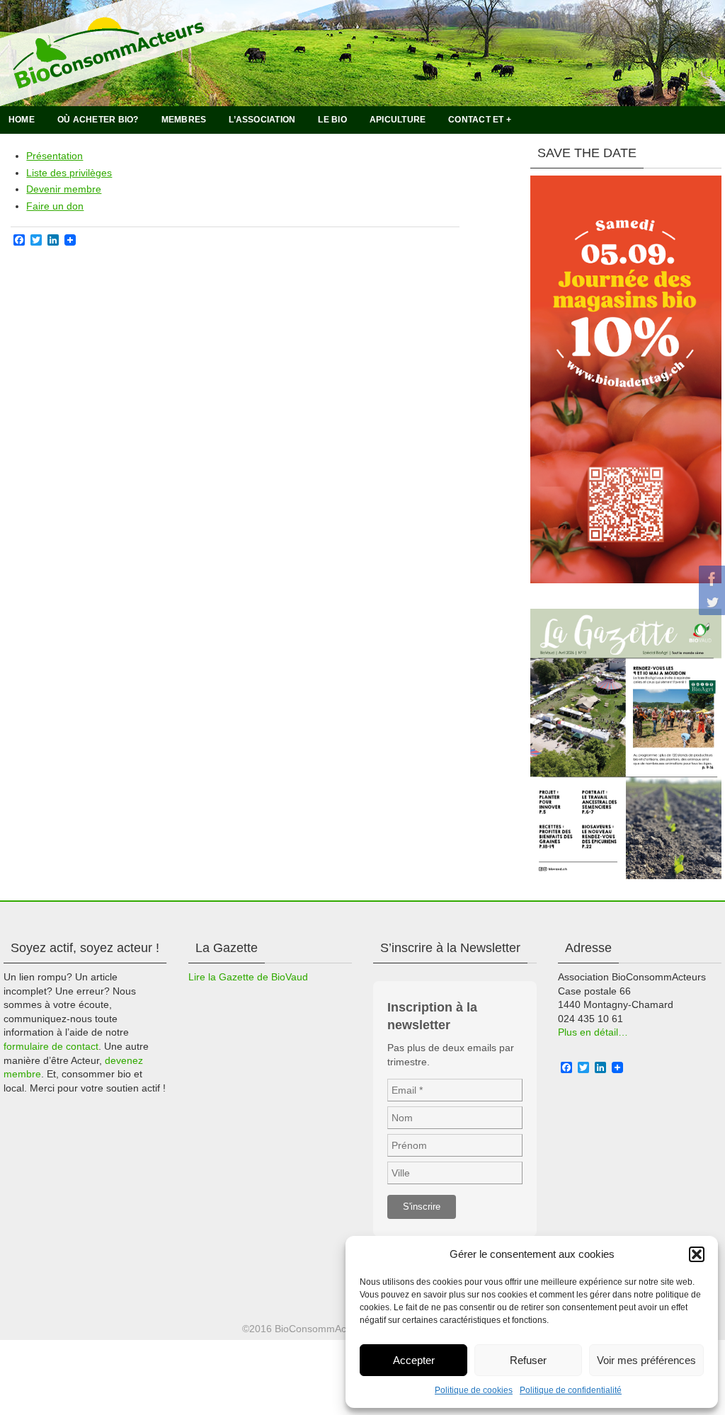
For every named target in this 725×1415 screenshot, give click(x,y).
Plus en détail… (593, 1032)
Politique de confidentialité (571, 1390)
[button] (697, 1254)
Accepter (414, 1360)
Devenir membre (63, 189)
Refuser (528, 1360)
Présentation (54, 155)
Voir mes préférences (646, 1360)
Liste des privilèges (69, 172)
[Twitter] (710, 601)
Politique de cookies (474, 1390)
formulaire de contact (51, 1046)
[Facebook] (710, 579)
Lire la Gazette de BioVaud (248, 977)
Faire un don (55, 206)
